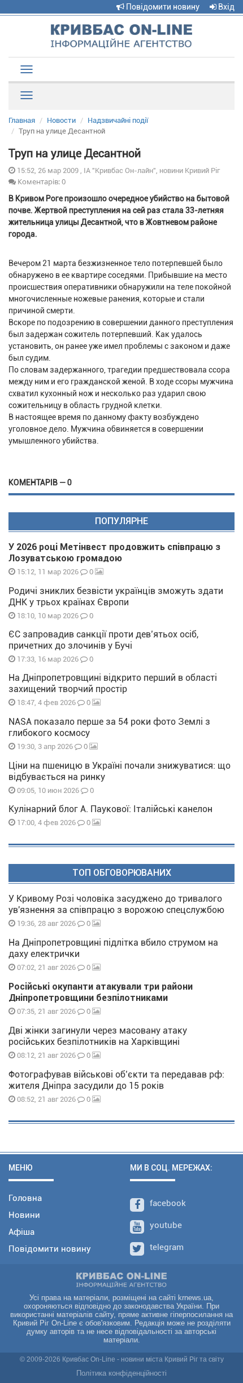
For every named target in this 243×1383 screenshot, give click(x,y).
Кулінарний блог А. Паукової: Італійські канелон (110, 809)
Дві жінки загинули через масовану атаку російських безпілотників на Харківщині (97, 1036)
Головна (25, 1198)
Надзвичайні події (118, 120)
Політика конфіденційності (121, 1373)
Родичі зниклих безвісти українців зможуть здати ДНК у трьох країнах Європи (115, 597)
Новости (61, 120)
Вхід (225, 6)
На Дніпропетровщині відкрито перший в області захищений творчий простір (112, 683)
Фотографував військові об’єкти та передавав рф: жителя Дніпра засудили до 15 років (116, 1080)
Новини (24, 1215)
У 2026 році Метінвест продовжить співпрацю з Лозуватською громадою (114, 553)
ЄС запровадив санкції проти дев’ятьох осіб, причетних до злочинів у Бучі (103, 640)
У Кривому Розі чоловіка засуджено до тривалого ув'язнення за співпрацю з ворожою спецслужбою (116, 904)
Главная (21, 120)
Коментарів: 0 (41, 181)
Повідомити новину (161, 6)
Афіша (21, 1232)
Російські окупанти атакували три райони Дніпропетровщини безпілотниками (100, 992)
